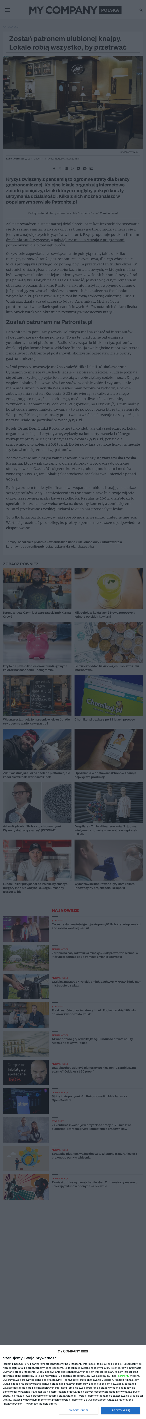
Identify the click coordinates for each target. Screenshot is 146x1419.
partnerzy (123, 1375)
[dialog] (73, 1382)
